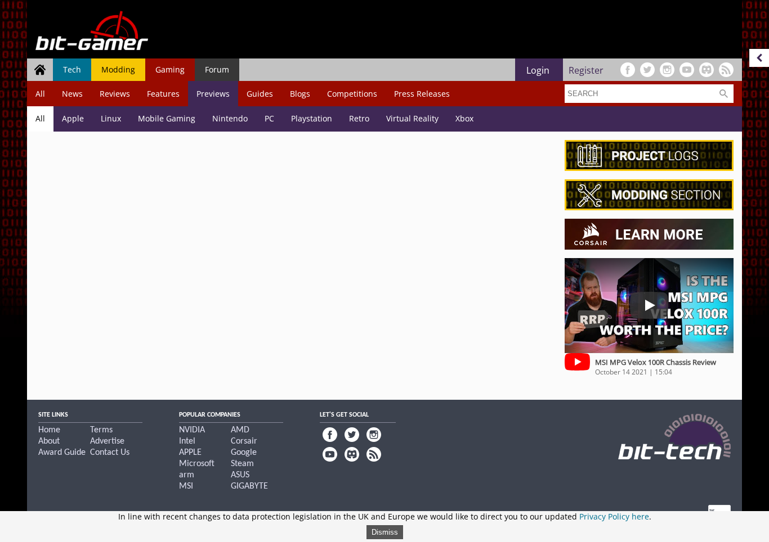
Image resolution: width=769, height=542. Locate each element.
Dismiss (385, 532)
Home (49, 430)
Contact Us (109, 452)
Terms (101, 430)
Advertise (107, 441)
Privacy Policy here (614, 516)
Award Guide (62, 452)
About (49, 441)
